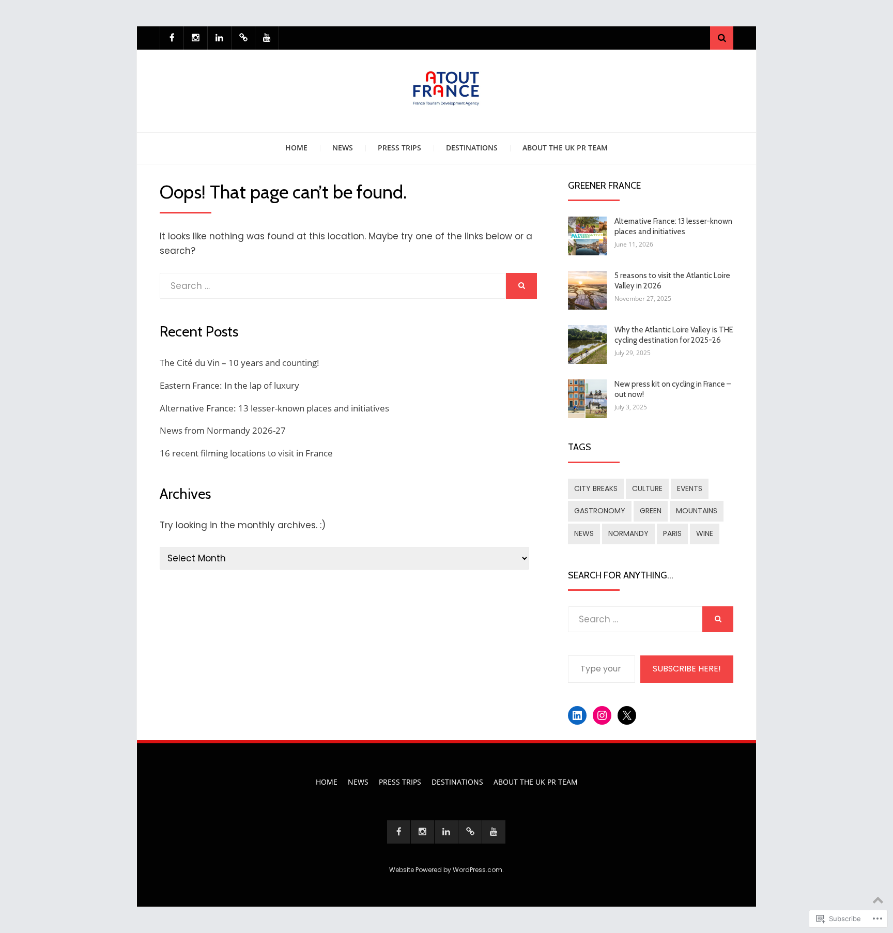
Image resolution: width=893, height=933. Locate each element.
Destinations (472, 147)
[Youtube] (267, 38)
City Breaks (596, 488)
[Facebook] (171, 38)
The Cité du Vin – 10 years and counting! (239, 363)
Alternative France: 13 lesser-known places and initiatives (274, 408)
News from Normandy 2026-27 (223, 430)
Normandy (628, 533)
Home (296, 147)
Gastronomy (599, 511)
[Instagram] (195, 38)
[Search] (721, 38)
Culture (647, 488)
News (342, 147)
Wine (704, 533)
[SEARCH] (521, 286)
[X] (243, 38)
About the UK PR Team (565, 147)
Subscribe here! (687, 669)
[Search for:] (333, 286)
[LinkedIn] (219, 38)
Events (689, 488)
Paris (672, 533)
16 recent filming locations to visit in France (246, 453)
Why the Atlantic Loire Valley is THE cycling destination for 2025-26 (673, 335)
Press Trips (399, 147)
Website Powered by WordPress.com (445, 869)
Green (650, 511)
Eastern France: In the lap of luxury (229, 385)
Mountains (696, 511)
